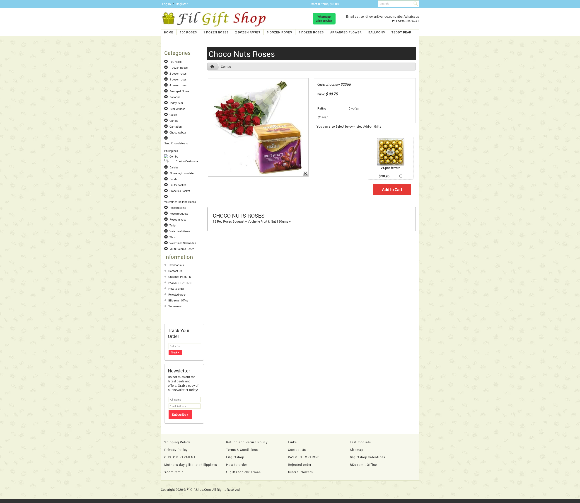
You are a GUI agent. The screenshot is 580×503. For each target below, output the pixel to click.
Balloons (376, 32)
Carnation (175, 126)
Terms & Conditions (242, 449)
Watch (173, 237)
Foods (173, 179)
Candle (173, 120)
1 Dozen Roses (216, 32)
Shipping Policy (177, 442)
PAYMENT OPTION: (180, 282)
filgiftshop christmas (243, 472)
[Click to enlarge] (390, 152)
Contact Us (175, 271)
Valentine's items (179, 231)
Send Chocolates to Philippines (176, 143)
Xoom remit (175, 306)
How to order (176, 288)
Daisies (173, 167)
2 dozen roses (247, 32)
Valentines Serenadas (182, 243)
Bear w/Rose (177, 109)
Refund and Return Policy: (247, 442)
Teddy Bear (401, 32)
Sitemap (356, 449)
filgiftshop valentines (367, 457)
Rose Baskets (177, 207)
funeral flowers (300, 472)
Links (292, 442)
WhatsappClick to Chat (324, 19)
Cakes (173, 115)
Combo (173, 156)
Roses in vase (177, 219)
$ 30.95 (384, 176)
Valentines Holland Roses (180, 202)
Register (182, 4)
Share (321, 117)
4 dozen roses (311, 32)
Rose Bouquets (178, 213)
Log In (166, 4)
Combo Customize (187, 161)
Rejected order (177, 294)
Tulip (172, 225)
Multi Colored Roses (181, 249)
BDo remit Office (178, 300)
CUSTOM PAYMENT (180, 277)
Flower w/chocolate (181, 173)
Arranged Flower (346, 32)
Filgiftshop (235, 457)
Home (168, 32)
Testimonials (176, 265)
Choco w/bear (178, 132)
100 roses (188, 32)
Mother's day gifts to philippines (190, 464)
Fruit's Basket (177, 185)
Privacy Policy (176, 449)
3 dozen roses (279, 32)
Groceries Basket (179, 191)
